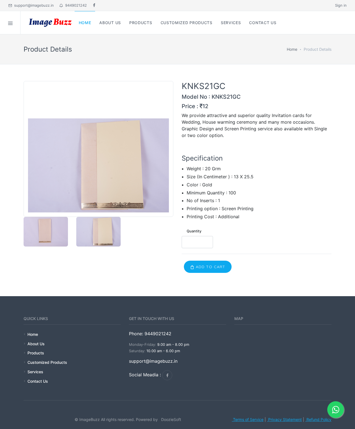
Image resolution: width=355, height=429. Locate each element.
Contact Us (37, 381)
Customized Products (47, 362)
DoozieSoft (170, 419)
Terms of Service (247, 419)
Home (292, 49)
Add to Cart (209, 266)
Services (35, 371)
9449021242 (75, 5)
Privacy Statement (284, 419)
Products (35, 353)
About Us (36, 343)
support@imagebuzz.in (34, 5)
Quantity (194, 231)
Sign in (341, 5)
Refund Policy (318, 419)
